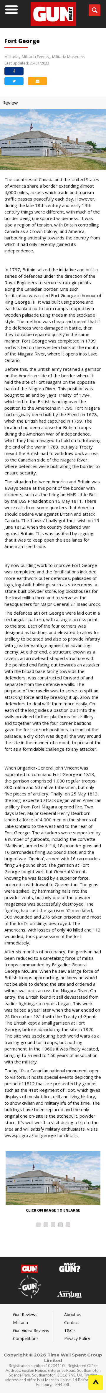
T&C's (70, 1330)
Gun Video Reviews (31, 1330)
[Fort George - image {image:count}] (53, 1179)
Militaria (11, 56)
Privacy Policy (77, 1338)
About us (72, 1314)
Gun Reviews (25, 1314)
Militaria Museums (68, 56)
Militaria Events (35, 56)
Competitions (26, 1338)
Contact (71, 1322)
